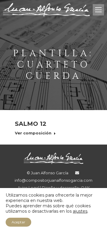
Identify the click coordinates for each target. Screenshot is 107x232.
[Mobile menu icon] (98, 9)
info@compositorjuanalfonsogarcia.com (53, 180)
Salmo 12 (30, 123)
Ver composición (33, 133)
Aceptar (18, 222)
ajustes (80, 211)
